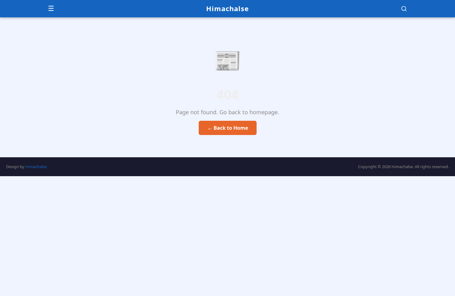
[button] (404, 9)
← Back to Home (227, 127)
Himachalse (227, 8)
